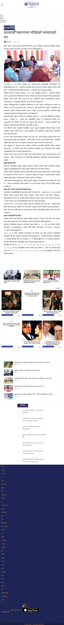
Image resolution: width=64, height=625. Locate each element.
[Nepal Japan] (32, 3)
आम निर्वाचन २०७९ (5, 596)
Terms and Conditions (38, 624)
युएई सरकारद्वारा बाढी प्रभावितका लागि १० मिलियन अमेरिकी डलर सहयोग (33, 394)
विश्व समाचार (3, 484)
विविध (2, 589)
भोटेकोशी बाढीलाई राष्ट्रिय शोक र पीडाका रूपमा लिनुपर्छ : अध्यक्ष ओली (33, 378)
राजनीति (9, 28)
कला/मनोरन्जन (4, 505)
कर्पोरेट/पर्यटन (4, 512)
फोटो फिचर (3, 498)
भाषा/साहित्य (3, 540)
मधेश (2, 519)
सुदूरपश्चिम (3, 572)
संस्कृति (2, 600)
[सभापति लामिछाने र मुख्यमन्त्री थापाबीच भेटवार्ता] (12, 279)
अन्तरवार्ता (3, 544)
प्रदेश (2, 516)
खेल (2, 502)
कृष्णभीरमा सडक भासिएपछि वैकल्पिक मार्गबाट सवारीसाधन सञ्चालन (32, 362)
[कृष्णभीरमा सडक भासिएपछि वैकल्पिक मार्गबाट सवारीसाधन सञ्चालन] (8, 367)
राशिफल (1, 17)
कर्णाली (2, 530)
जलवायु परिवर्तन (3, 20)
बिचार (2, 491)
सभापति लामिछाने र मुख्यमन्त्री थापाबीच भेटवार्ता (27, 370)
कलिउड (2, 509)
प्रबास (2, 487)
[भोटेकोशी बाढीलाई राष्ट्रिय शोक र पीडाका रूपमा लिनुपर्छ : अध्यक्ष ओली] (31, 279)
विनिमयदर (2, 18)
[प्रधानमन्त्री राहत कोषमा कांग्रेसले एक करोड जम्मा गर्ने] (51, 279)
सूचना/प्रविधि (4, 523)
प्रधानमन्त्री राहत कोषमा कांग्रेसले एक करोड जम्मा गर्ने (28, 386)
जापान (2, 480)
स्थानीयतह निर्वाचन (4, 593)
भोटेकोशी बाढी (2, 22)
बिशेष (2, 551)
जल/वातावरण (3, 494)
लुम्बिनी (2, 537)
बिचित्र (2, 558)
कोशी (2, 533)
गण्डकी (2, 568)
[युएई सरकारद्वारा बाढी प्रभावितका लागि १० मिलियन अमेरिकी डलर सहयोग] (8, 399)
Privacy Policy (27, 624)
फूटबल (2, 579)
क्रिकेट (2, 582)
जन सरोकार (3, 473)
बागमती (2, 565)
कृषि (2, 575)
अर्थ (2, 477)
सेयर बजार (3, 586)
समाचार (2, 466)
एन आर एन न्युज (4, 526)
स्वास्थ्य (2, 561)
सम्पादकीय (3, 547)
